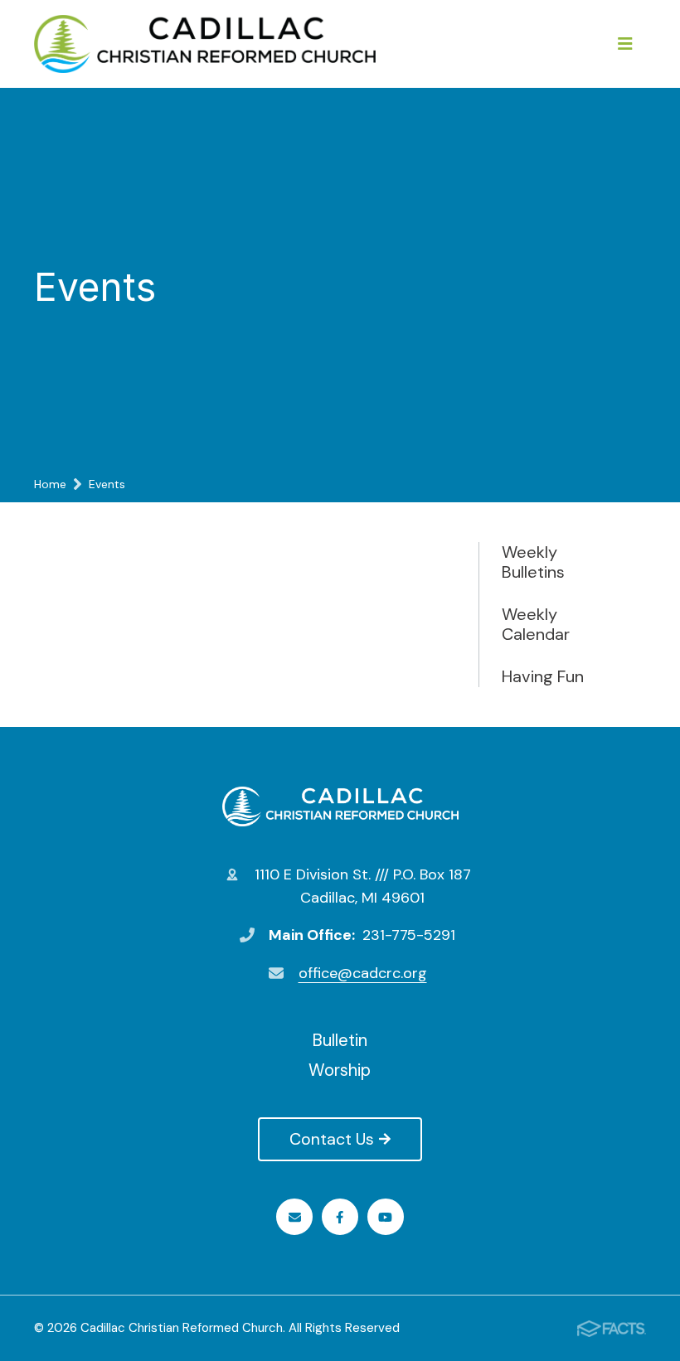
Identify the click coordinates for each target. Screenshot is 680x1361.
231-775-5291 (408, 935)
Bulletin (339, 1040)
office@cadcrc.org (363, 973)
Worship (339, 1070)
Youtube (385, 1217)
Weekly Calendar (536, 624)
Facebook (340, 1217)
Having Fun (543, 676)
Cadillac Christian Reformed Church (340, 806)
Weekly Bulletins (533, 562)
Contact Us (331, 1139)
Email (294, 1217)
